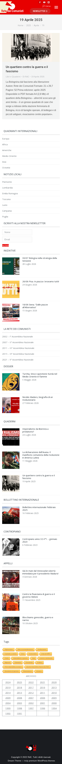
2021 (42, 682)
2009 (8, 697)
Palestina (18, 662)
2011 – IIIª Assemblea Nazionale (18, 348)
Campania (7, 210)
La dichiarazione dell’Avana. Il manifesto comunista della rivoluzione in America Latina (40, 455)
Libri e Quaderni (13, 76)
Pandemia (29, 662)
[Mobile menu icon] (56, 7)
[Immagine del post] (10, 266)
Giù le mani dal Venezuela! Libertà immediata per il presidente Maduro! (40, 572)
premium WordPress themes (42, 761)
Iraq (33, 658)
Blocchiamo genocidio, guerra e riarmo (37, 618)
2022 (31, 682)
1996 (42, 708)
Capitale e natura (10, 654)
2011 (42, 692)
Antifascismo (42, 649)
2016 (42, 687)
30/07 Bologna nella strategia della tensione (39, 259)
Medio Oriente (9, 156)
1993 (8, 713)
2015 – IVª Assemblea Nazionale (18, 354)
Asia (4, 161)
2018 (19, 687)
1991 (19, 713)
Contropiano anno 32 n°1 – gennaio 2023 (39, 540)
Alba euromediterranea (25, 649)
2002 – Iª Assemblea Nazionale (17, 336)
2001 (42, 703)
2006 (42, 697)
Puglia (5, 216)
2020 (54, 682)
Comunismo (33, 654)
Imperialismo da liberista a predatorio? (35, 430)
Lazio (4, 205)
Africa (5, 144)
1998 (19, 708)
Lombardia (7, 187)
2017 (31, 687)
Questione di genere (12, 671)
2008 (19, 697)
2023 (19, 682)
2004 (8, 703)
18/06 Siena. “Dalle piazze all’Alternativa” (35, 306)
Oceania (6, 167)
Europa (5, 138)
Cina (22, 654)
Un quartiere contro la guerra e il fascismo (38, 477)
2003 (19, 703)
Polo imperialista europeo (13, 667)
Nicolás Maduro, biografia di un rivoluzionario (37, 398)
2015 (54, 687)
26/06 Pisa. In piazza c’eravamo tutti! (40, 281)
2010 (54, 692)
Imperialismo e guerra (20, 658)
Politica (39, 662)
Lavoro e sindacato (46, 658)
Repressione (27, 671)
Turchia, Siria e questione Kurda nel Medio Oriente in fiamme (39, 375)
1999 (8, 708)
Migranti (7, 662)
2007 (31, 697)
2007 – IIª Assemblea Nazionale (18, 342)
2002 (31, 703)
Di (26, 76)
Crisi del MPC (46, 654)
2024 (8, 682)
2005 (54, 697)
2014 (8, 692)
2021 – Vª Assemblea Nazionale (17, 359)
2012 (31, 692)
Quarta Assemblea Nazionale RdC (38, 667)
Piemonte (7, 182)
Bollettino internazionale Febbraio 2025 (39, 508)
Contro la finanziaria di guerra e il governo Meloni (38, 595)
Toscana (6, 199)
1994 (54, 708)
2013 (19, 692)
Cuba (7, 658)
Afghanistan (9, 649)
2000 (54, 703)
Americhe (6, 150)
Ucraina (39, 671)
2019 (8, 687)
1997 (31, 708)
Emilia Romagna (10, 193)
